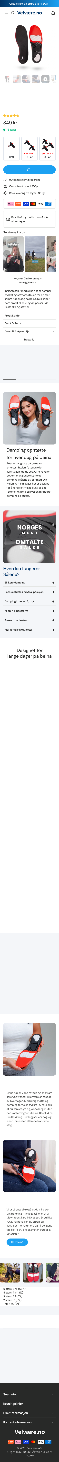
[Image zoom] (29, 47)
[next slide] (52, 253)
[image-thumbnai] (7, 79)
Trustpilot (29, 339)
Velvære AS (34, 1448)
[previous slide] (6, 253)
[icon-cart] (52, 12)
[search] (12, 12)
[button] (11, 115)
